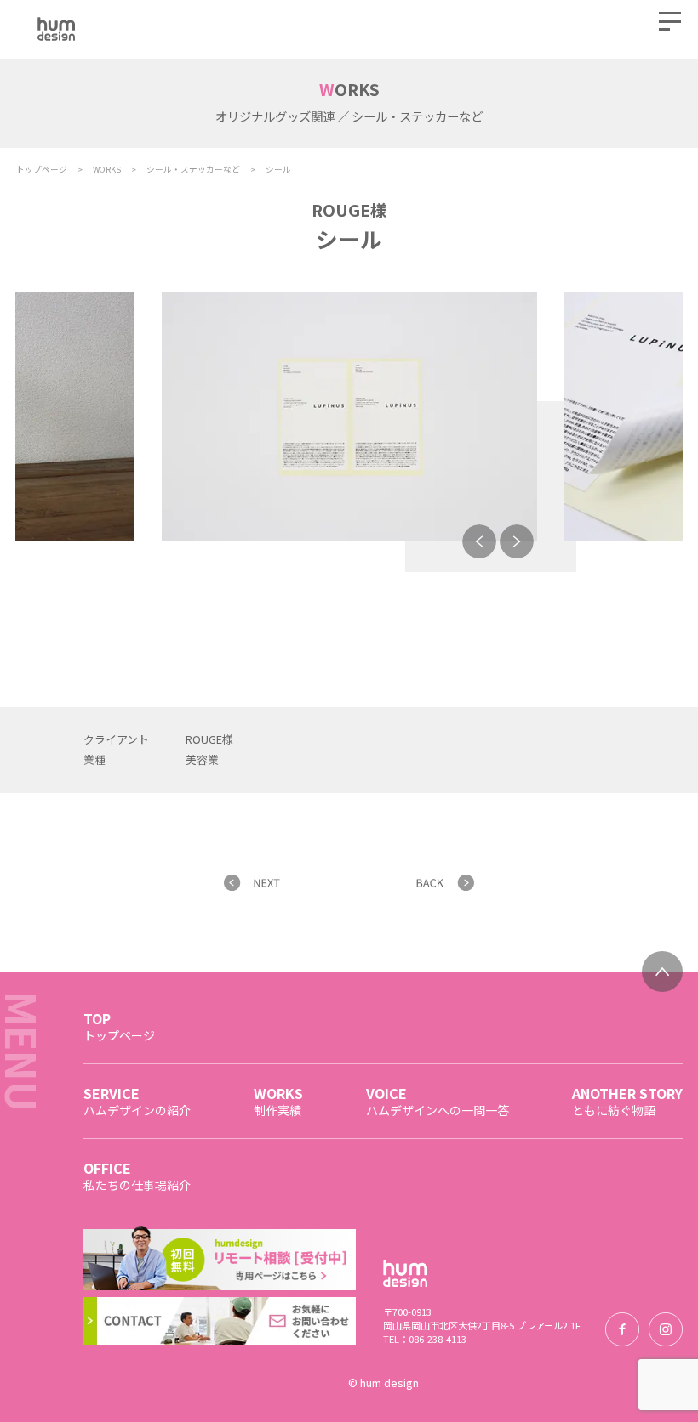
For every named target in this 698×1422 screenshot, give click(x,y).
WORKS (107, 169)
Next (517, 541)
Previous (479, 541)
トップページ (41, 169)
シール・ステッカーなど (193, 169)
